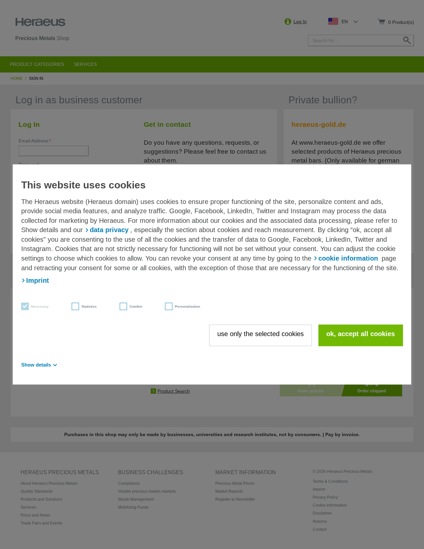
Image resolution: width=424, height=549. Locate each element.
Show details (36, 365)
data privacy (109, 230)
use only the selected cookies (260, 333)
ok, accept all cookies (360, 333)
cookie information (348, 258)
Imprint (37, 280)
